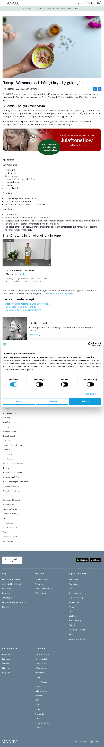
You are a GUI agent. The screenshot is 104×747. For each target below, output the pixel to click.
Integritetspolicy (42, 723)
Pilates (72, 625)
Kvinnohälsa (7, 454)
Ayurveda (6, 408)
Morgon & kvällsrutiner (78, 639)
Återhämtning (8, 541)
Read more (33, 335)
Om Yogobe (40, 673)
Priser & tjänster (42, 654)
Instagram (6, 659)
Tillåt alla (85, 401)
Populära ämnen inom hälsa (14, 602)
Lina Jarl (23, 274)
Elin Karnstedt (32, 89)
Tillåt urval (52, 401)
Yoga (5, 532)
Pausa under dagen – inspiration (15, 482)
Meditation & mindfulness (13, 463)
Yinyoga (72, 607)
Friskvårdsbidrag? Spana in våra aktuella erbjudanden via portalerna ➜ (50, 8)
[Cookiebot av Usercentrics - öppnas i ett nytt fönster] (90, 344)
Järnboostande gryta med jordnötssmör (23, 310)
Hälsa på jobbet (9, 436)
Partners (39, 696)
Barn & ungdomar (9, 413)
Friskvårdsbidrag (9, 422)
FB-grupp (6, 673)
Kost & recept (8, 459)
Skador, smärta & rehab (12, 509)
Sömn (5, 518)
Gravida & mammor (10, 431)
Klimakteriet (7, 450)
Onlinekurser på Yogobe (12, 477)
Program (6, 593)
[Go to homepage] (13, 3)
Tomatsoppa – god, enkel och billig (20, 307)
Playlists (5, 607)
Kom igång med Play (11, 579)
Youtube (5, 664)
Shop (37, 677)
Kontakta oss (41, 664)
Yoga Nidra (73, 584)
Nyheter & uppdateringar (12, 473)
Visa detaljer (90, 394)
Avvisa (19, 401)
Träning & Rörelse (10, 527)
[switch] (39, 384)
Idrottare (6, 441)
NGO (37, 700)
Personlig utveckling (11, 486)
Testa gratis (93, 3)
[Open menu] (3, 3)
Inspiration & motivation (12, 445)
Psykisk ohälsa (8, 495)
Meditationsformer (43, 589)
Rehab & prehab (75, 593)
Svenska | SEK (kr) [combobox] (11, 560)
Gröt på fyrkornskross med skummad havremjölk (27, 304)
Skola (37, 709)
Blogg (38, 686)
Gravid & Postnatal (77, 630)
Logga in (80, 3)
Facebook (6, 654)
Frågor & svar (41, 668)
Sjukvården (40, 714)
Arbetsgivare (41, 691)
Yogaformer (40, 584)
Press (38, 718)
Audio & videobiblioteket (12, 584)
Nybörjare (6, 468)
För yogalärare (8, 427)
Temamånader (8, 523)
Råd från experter (10, 505)
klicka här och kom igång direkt (58, 293)
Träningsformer (42, 593)
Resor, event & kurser (11, 500)
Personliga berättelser (11, 491)
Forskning (6, 418)
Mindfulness (74, 616)
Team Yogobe (41, 682)
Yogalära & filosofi (10, 537)
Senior (71, 634)
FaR (37, 705)
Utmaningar (7, 598)
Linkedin (5, 668)
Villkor (38, 728)
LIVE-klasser (7, 589)
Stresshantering (76, 598)
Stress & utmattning (11, 514)
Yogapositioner (42, 579)
